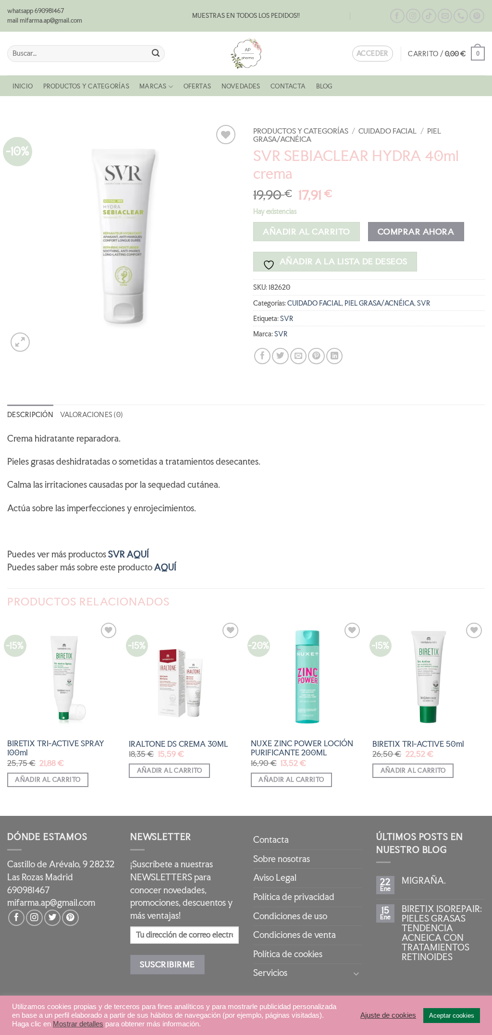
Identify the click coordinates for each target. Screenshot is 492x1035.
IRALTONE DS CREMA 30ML (178, 744)
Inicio (22, 86)
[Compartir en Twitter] (280, 356)
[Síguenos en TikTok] (429, 16)
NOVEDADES (240, 86)
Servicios (270, 973)
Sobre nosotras (281, 859)
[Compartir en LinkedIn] (334, 356)
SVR (423, 303)
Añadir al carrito (306, 231)
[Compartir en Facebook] (262, 356)
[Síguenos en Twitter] (52, 918)
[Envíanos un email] (445, 16)
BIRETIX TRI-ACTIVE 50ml (418, 744)
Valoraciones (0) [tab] (91, 414)
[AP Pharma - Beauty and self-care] (246, 53)
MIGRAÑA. (424, 881)
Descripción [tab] (30, 414)
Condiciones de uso (290, 916)
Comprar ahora (416, 231)
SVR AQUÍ (128, 554)
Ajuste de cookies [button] (388, 1015)
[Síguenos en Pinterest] (476, 16)
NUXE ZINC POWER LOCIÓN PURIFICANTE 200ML (302, 748)
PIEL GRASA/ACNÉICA (379, 303)
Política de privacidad (293, 897)
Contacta (370, 16)
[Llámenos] (461, 16)
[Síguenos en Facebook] (397, 16)
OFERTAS (197, 86)
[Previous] (7, 717)
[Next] (484, 717)
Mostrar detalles (78, 1024)
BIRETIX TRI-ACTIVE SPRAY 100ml (55, 748)
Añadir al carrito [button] (47, 779)
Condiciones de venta (294, 935)
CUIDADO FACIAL (387, 131)
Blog (338, 16)
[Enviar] (155, 53)
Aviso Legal (274, 878)
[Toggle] (356, 973)
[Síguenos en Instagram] (413, 16)
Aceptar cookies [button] (451, 1015)
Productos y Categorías (86, 86)
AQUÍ (164, 567)
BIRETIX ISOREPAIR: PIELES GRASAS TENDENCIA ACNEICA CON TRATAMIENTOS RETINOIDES (442, 933)
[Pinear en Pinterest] (316, 356)
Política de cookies (287, 954)
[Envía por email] (298, 356)
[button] (446, 53)
